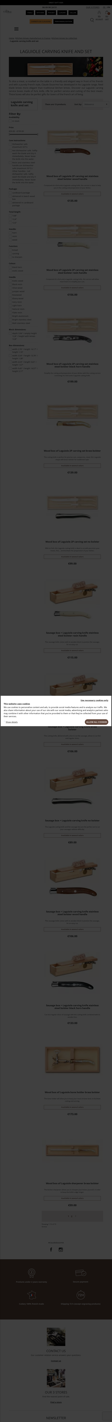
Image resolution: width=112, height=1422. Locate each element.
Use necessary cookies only (94, 700)
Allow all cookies (96, 722)
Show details (12, 722)
